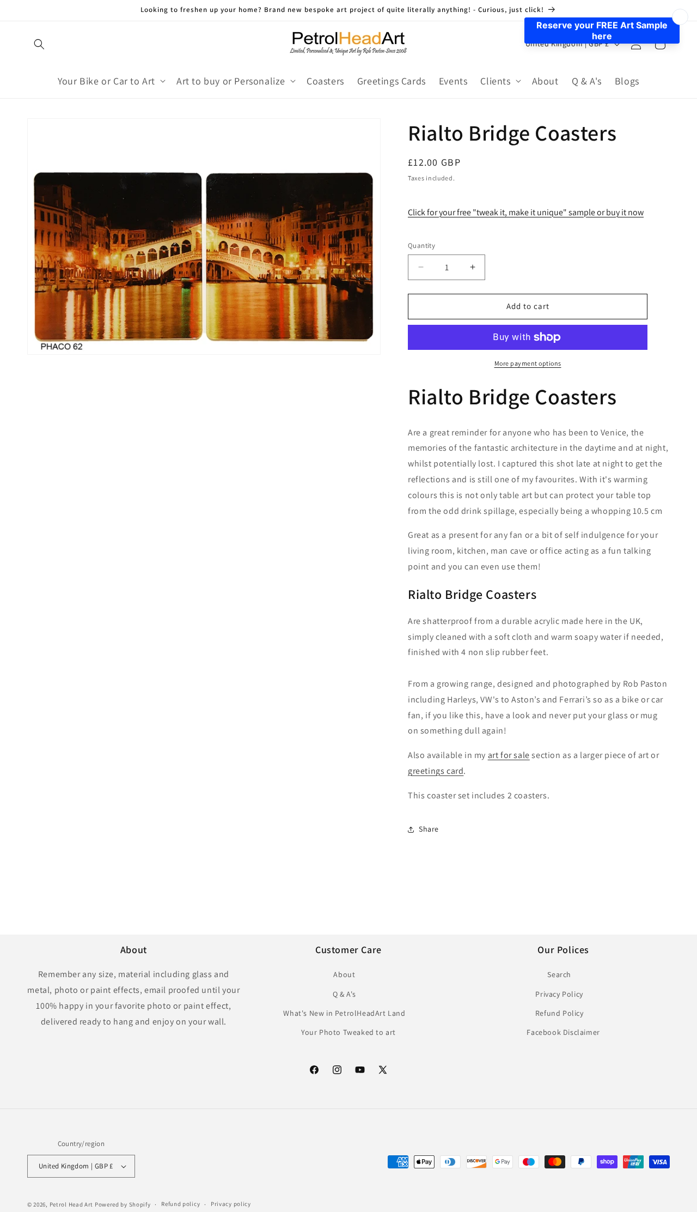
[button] (39, 44)
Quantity (421, 245)
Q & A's (344, 994)
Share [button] (429, 829)
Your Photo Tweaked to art (348, 1032)
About (344, 974)
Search (559, 974)
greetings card (435, 771)
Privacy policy (231, 1204)
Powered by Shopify (123, 1204)
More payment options (527, 363)
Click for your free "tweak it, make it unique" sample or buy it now (526, 212)
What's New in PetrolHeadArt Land (344, 1013)
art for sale (509, 755)
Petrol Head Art (72, 1204)
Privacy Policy (559, 994)
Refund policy (180, 1204)
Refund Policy (559, 1013)
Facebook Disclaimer (563, 1032)
